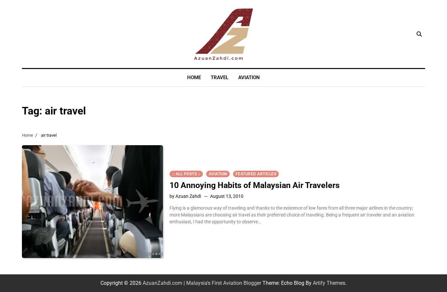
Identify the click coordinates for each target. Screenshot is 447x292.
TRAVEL (219, 77)
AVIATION (249, 77)
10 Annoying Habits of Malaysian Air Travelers (255, 185)
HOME (194, 77)
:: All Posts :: (186, 174)
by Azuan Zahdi (185, 196)
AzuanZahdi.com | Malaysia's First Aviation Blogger (202, 283)
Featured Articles (256, 174)
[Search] (419, 34)
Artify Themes (329, 283)
